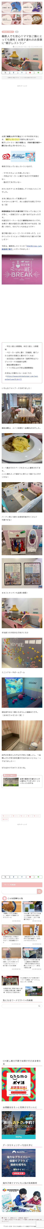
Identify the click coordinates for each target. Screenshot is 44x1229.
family (16, 816)
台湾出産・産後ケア (8, 32)
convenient (7, 816)
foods (23, 816)
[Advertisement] (22, 110)
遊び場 (6, 819)
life (30, 816)
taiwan (37, 816)
